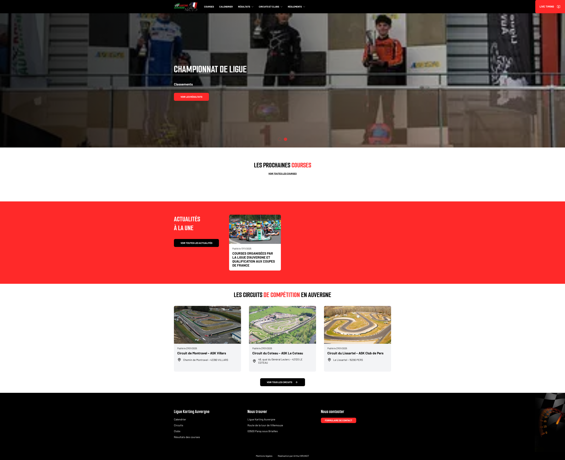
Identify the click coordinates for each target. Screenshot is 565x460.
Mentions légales (264, 455)
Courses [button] (209, 6)
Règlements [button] (295, 6)
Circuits (178, 425)
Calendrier (180, 419)
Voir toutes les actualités (196, 242)
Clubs (177, 431)
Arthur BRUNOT (301, 455)
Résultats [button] (244, 6)
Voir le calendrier (191, 96)
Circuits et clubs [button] (269, 6)
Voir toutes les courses (282, 173)
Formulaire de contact (338, 420)
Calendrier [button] (226, 6)
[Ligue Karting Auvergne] (185, 6)
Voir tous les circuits (279, 382)
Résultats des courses (187, 437)
